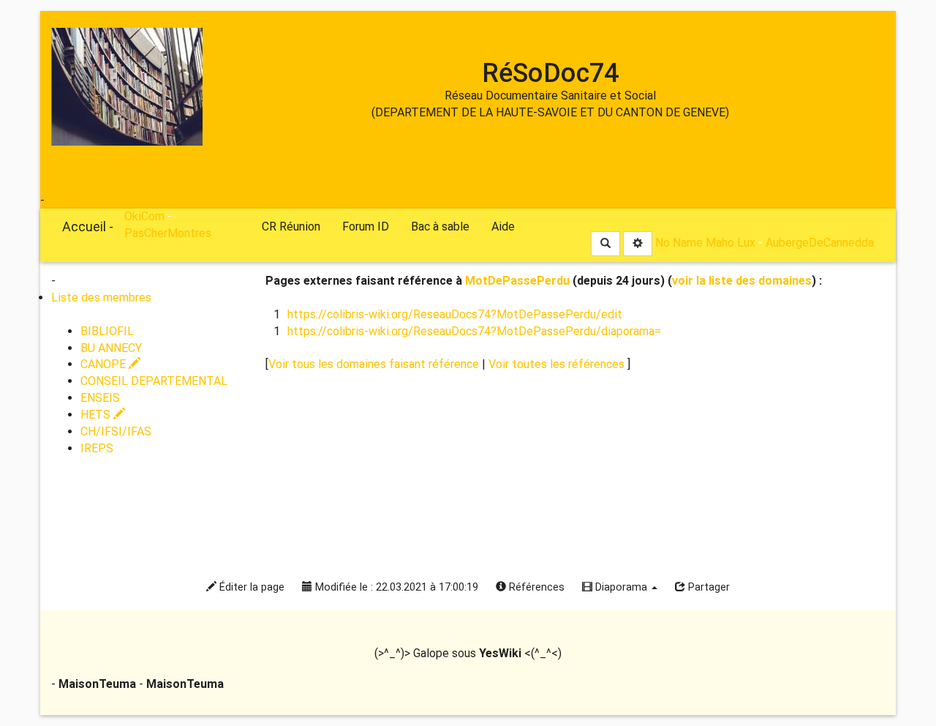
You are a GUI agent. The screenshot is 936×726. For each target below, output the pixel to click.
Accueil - (87, 226)
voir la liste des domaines (742, 281)
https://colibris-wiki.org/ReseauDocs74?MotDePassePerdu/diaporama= (474, 331)
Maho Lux (730, 243)
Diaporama (621, 587)
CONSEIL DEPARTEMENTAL (153, 381)
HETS (96, 415)
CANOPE (104, 364)
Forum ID (365, 226)
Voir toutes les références (557, 364)
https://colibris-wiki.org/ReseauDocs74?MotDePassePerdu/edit (454, 314)
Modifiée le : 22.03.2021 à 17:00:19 (395, 587)
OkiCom (68, 200)
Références (535, 587)
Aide (503, 226)
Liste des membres (101, 297)
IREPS (96, 448)
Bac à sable (440, 226)
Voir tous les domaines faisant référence (375, 364)
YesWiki (500, 653)
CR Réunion (291, 226)
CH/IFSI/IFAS (115, 431)
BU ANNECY (111, 348)
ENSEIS (100, 398)
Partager (707, 587)
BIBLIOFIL (107, 331)
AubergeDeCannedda (820, 243)
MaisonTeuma (98, 684)
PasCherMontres (167, 233)
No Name (679, 243)
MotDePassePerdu (517, 281)
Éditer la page (250, 587)
